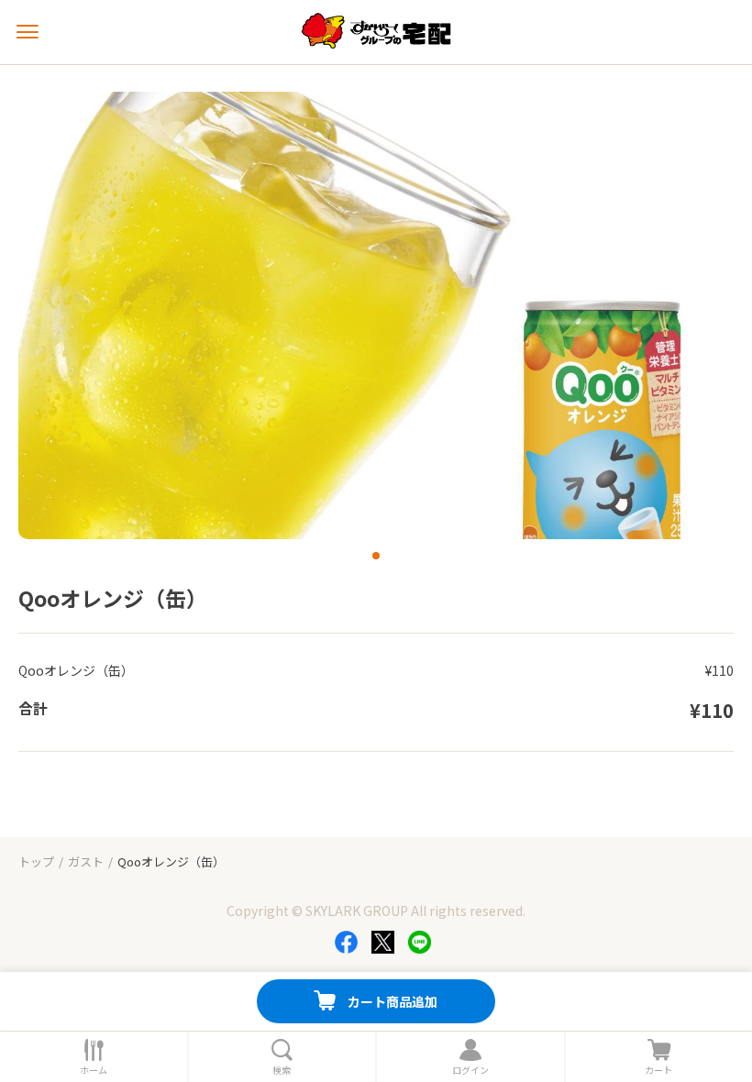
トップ (36, 861)
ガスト (86, 861)
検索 (281, 1070)
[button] (376, 555)
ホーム (93, 1070)
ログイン (470, 1070)
